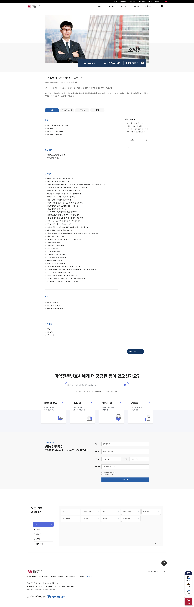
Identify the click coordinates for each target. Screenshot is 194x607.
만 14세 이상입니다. (108, 474)
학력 (97, 110)
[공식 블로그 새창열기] (32, 597)
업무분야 (123, 6)
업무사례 (111, 6)
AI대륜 (165, 1)
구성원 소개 (136, 6)
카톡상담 (188, 587)
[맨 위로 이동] (164, 563)
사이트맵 (81, 576)
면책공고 (53, 576)
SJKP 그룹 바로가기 (152, 571)
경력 (51, 110)
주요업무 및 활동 (67, 110)
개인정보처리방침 (43, 576)
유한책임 (60, 576)
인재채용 (157, 1)
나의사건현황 (123, 1)
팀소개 (99, 6)
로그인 (115, 1)
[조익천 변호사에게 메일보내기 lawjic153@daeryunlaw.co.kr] (142, 62)
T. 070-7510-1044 (133, 63)
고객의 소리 (132, 1)
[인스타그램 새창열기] (43, 597)
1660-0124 (145, 1)
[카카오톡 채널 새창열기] (36, 597)
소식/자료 (148, 6)
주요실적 (82, 110)
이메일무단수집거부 (71, 576)
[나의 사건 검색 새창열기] (29, 597)
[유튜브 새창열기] (40, 597)
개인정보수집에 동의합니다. (110, 472)
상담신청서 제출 (125, 480)
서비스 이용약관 (31, 576)
